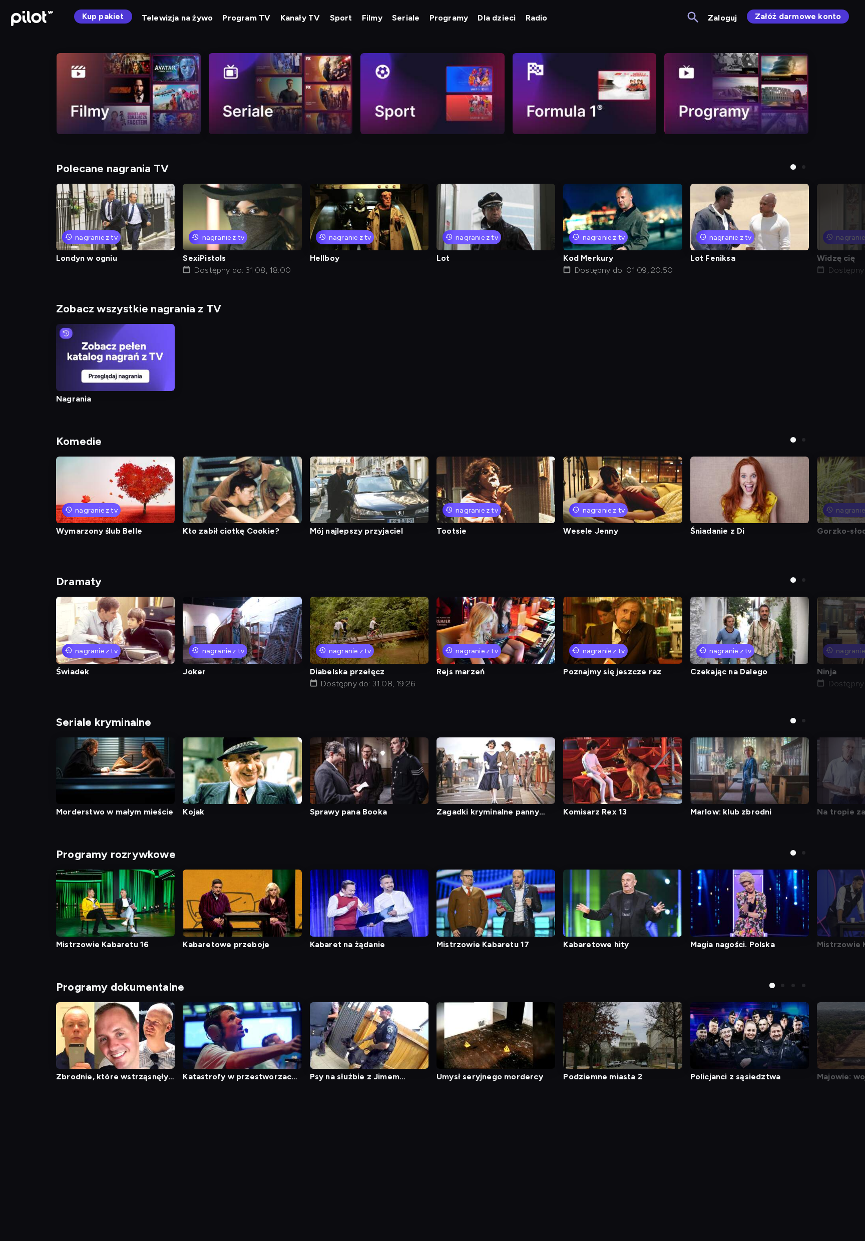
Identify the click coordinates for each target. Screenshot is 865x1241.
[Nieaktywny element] (129, 93)
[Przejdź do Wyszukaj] (693, 18)
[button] (793, 167)
